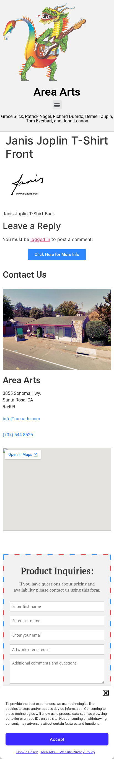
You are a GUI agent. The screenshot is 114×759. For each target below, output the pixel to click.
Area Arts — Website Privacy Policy (68, 752)
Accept (57, 739)
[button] (105, 693)
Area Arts (57, 91)
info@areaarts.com (21, 418)
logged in (40, 239)
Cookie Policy (27, 752)
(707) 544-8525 (18, 434)
